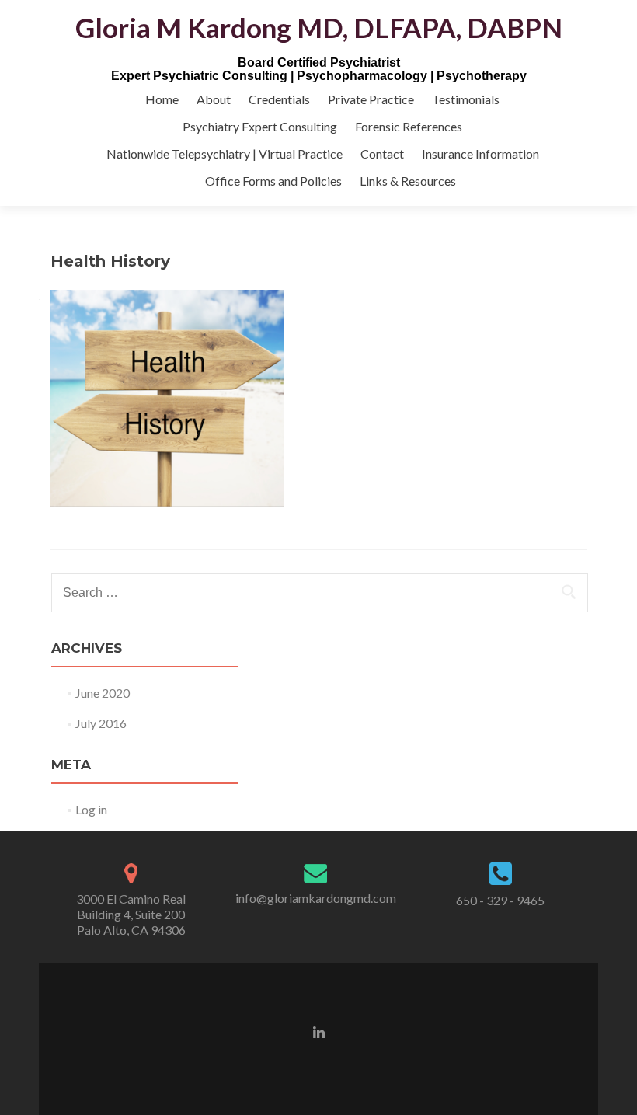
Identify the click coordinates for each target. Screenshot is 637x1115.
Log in (91, 809)
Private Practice (371, 99)
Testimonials (466, 99)
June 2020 (102, 692)
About (214, 99)
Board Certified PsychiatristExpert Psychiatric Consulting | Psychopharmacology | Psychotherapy (319, 69)
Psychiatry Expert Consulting (260, 126)
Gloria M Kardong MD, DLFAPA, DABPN (318, 27)
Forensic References (408, 126)
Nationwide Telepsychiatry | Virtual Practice (224, 153)
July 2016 (101, 723)
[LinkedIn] (319, 1031)
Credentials (279, 99)
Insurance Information (480, 153)
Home (162, 99)
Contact (382, 153)
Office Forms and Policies (273, 180)
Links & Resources (408, 180)
